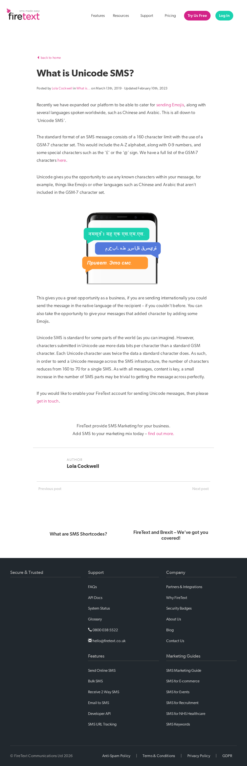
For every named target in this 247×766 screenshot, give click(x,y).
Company (175, 572)
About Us (173, 619)
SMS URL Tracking (102, 724)
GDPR (227, 756)
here (61, 160)
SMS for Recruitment (182, 703)
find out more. (161, 434)
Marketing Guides (183, 656)
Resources (121, 16)
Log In (224, 16)
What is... (83, 88)
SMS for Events (177, 692)
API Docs (95, 598)
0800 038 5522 (105, 630)
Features (98, 16)
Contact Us (175, 641)
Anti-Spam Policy (116, 756)
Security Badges (179, 608)
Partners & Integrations (184, 587)
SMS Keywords (178, 724)
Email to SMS (98, 703)
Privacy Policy (198, 756)
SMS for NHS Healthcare (185, 714)
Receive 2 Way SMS (103, 692)
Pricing (170, 16)
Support (147, 16)
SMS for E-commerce (182, 681)
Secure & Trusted (26, 572)
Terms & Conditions (159, 756)
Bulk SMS (95, 681)
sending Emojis (170, 105)
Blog (170, 630)
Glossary (95, 619)
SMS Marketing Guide (183, 670)
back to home (50, 58)
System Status (99, 608)
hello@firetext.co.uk (108, 641)
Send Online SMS (102, 670)
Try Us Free (197, 16)
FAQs (92, 587)
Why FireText (176, 598)
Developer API (99, 714)
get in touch (48, 401)
